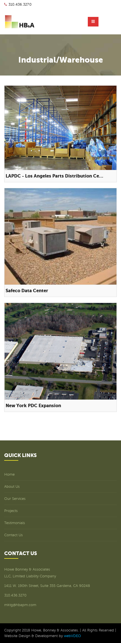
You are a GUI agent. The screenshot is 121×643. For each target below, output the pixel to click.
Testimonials (14, 523)
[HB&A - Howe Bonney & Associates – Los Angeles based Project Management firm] (19, 21)
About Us (12, 487)
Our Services (15, 499)
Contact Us (13, 535)
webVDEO (72, 636)
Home (9, 474)
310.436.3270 (20, 4)
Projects (11, 511)
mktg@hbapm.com (20, 605)
